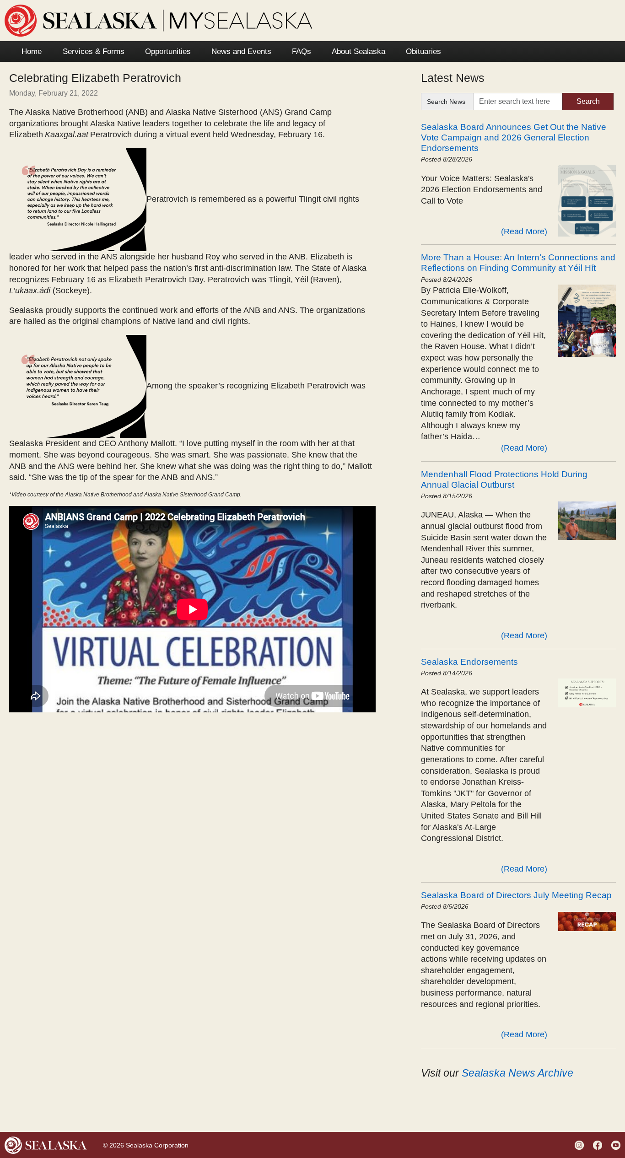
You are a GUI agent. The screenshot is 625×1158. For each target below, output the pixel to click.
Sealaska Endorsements (469, 662)
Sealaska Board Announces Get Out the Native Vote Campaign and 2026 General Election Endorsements (513, 137)
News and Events (241, 51)
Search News (446, 101)
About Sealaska (358, 51)
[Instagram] (580, 1144)
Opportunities (168, 51)
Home (32, 51)
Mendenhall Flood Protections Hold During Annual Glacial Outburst (504, 479)
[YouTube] (617, 1144)
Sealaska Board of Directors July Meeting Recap (516, 895)
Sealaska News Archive (517, 1073)
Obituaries (423, 51)
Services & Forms (93, 51)
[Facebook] (598, 1144)
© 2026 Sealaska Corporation (146, 1145)
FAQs (301, 51)
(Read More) (524, 231)
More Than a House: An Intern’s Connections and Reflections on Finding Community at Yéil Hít (518, 262)
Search (588, 101)
